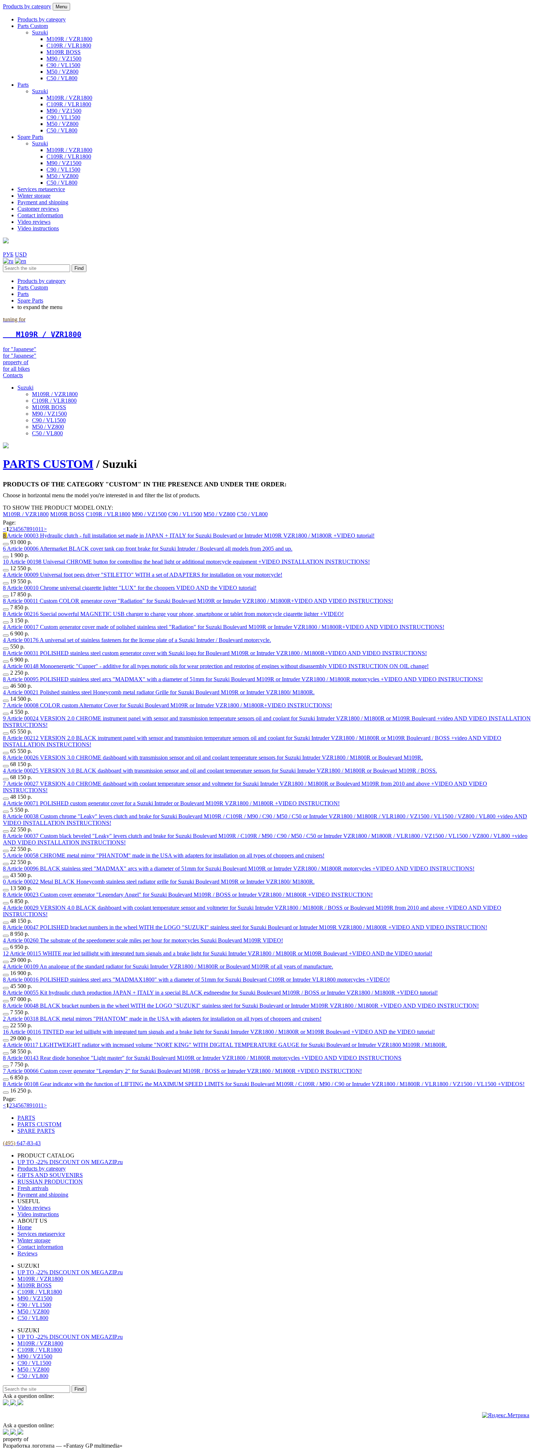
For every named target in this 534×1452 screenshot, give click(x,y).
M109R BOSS (63, 52)
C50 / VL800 (61, 78)
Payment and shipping (42, 202)
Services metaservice (41, 189)
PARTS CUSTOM (48, 463)
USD (21, 254)
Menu (61, 6)
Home (24, 1227)
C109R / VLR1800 (68, 45)
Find (79, 268)
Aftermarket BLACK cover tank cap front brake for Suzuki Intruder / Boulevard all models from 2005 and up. (149, 549)
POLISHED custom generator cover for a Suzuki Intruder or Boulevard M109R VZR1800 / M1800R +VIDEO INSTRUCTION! (173, 803)
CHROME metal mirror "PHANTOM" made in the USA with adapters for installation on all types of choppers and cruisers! (165, 855)
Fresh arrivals (32, 1188)
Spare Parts (30, 137)
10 (35, 529)
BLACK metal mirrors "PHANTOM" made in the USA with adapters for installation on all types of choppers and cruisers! (164, 1019)
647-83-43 (22, 1143)
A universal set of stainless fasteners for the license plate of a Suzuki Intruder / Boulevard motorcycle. (139, 640)
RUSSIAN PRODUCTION (50, 1182)
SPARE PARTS (36, 1131)
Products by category (27, 6)
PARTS (26, 1118)
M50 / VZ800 (62, 72)
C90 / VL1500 (63, 65)
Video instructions (38, 228)
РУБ (8, 254)
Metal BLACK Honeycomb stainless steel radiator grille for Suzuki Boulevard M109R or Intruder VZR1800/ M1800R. (161, 882)
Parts (23, 85)
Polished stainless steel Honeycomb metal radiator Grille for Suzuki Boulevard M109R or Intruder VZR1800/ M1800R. (161, 692)
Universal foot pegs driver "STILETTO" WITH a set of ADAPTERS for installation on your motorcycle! (144, 575)
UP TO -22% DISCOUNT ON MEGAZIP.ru (70, 1162)
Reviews (27, 1253)
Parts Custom (32, 26)
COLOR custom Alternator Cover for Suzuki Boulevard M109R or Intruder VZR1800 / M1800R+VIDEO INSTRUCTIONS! (169, 705)
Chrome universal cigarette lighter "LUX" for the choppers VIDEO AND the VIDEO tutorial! (131, 588)
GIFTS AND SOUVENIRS (50, 1175)
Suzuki (40, 32)
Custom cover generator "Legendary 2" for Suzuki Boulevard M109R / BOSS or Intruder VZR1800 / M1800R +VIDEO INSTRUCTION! (184, 1071)
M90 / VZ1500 (63, 58)
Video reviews (33, 222)
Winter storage (33, 196)
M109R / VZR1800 (69, 39)
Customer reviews (38, 209)
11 (41, 529)
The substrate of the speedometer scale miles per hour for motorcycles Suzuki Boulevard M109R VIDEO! (145, 940)
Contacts (13, 375)
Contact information (40, 215)
